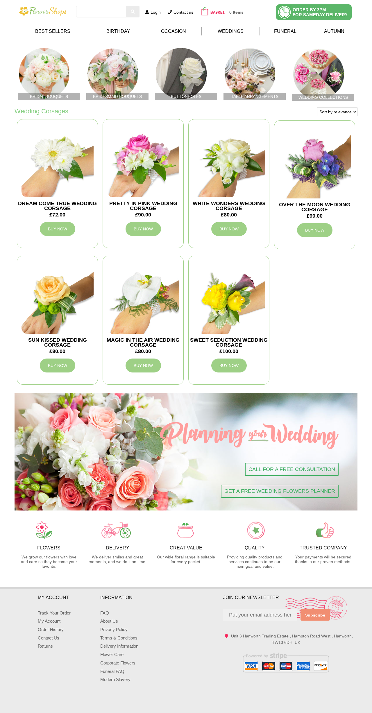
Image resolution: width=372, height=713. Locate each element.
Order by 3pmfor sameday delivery (320, 12)
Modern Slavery (115, 679)
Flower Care (112, 654)
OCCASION (173, 31)
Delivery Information (119, 646)
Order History (51, 629)
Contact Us (48, 637)
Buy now (57, 229)
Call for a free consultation (291, 469)
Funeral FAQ (112, 671)
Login (156, 12)
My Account (49, 621)
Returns (45, 646)
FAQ (104, 612)
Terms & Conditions (118, 637)
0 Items (236, 12)
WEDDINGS (231, 31)
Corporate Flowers (117, 662)
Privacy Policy (114, 629)
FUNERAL (285, 31)
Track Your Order (54, 612)
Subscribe (315, 615)
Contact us (183, 12)
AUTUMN (334, 31)
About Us (109, 621)
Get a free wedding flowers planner (279, 491)
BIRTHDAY (118, 31)
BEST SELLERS (52, 31)
